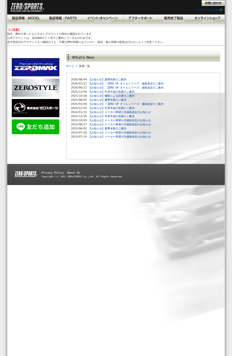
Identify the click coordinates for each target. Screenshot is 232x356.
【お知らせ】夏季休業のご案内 (107, 79)
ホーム (70, 66)
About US (73, 172)
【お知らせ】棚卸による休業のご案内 (111, 95)
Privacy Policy (52, 172)
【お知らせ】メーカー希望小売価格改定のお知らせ (119, 112)
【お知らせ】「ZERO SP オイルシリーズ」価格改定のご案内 (126, 83)
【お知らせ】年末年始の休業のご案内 (111, 91)
